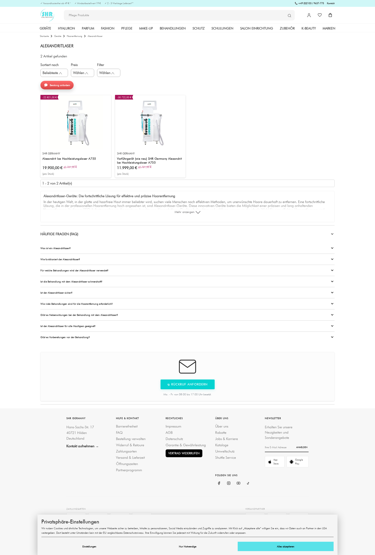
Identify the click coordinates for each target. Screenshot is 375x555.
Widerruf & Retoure (130, 445)
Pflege (126, 28)
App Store (276, 461)
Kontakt (331, 3)
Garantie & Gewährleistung (186, 445)
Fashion (107, 28)
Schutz (199, 28)
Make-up (146, 28)
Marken (329, 28)
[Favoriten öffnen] (319, 15)
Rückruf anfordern (189, 384)
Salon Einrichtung (256, 28)
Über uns (221, 426)
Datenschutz (174, 439)
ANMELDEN (301, 447)
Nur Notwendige (187, 546)
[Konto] (309, 15)
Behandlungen (173, 28)
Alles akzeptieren (285, 546)
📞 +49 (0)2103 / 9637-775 (309, 3)
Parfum (88, 28)
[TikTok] (248, 483)
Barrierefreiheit (127, 426)
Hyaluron (66, 28)
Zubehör (287, 28)
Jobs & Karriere (226, 439)
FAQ (119, 432)
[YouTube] (238, 483)
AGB (169, 432)
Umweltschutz (225, 451)
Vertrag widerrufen (184, 453)
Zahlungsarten (126, 451)
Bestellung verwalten (131, 439)
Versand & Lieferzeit (130, 457)
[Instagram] (228, 483)
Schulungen (222, 28)
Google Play (299, 461)
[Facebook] (219, 483)
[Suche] (289, 15)
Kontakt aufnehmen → (82, 446)
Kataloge (221, 445)
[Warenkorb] (330, 15)
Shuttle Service (225, 457)
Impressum (173, 426)
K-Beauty (309, 28)
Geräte (45, 28)
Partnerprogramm (129, 470)
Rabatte (220, 432)
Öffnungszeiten (127, 464)
